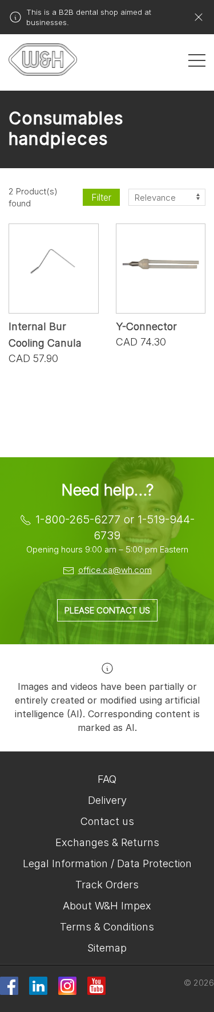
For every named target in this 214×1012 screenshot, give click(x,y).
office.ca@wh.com (115, 569)
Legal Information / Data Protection (107, 863)
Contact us (107, 821)
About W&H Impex (107, 906)
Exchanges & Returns (107, 842)
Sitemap (107, 948)
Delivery (107, 800)
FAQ (107, 779)
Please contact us (107, 610)
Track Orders (107, 885)
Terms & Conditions (107, 927)
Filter (101, 197)
